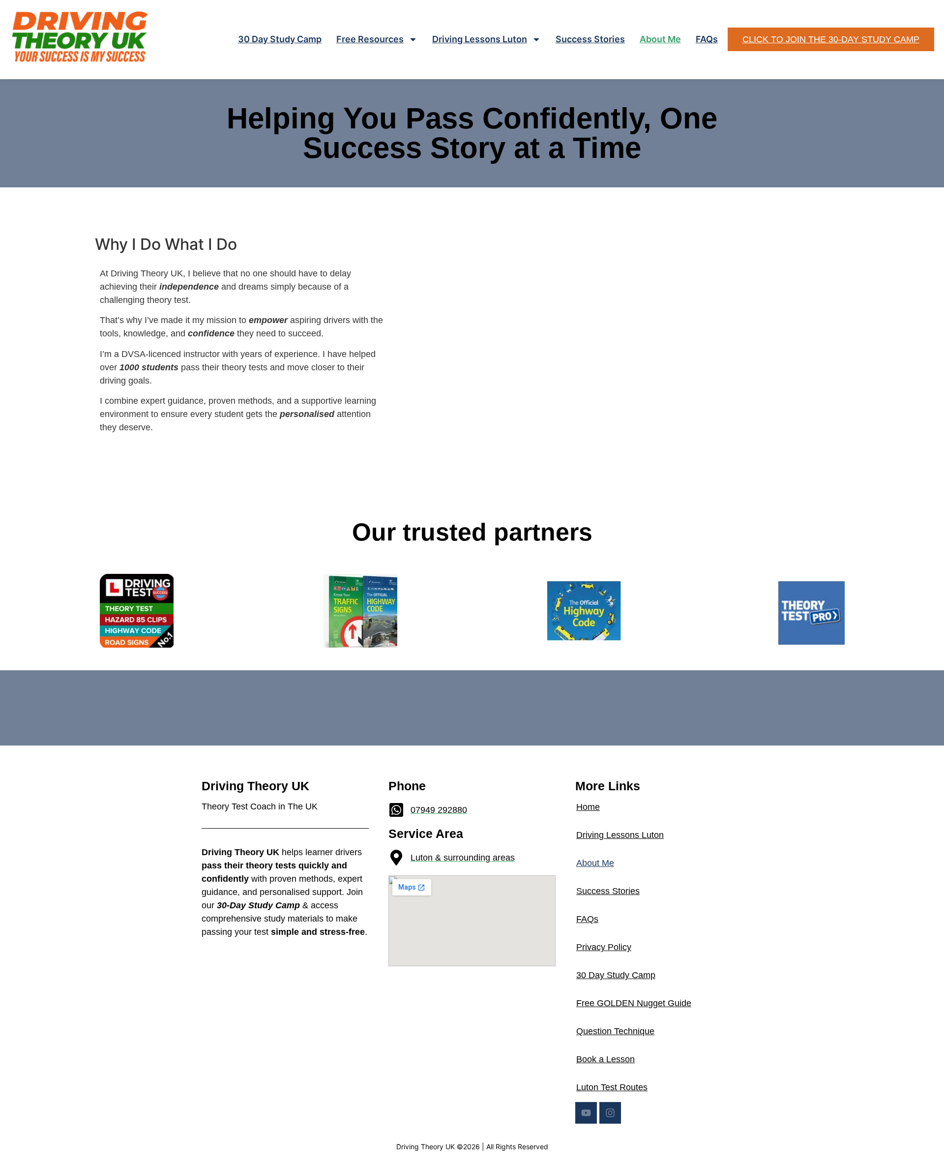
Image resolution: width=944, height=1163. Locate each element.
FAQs (707, 39)
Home (588, 807)
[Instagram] (610, 1113)
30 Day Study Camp (280, 39)
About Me (660, 39)
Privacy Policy (603, 947)
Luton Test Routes (612, 1087)
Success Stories (590, 39)
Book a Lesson (605, 1059)
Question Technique (615, 1031)
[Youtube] (586, 1113)
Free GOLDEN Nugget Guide (633, 1003)
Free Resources (370, 39)
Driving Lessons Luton (479, 39)
